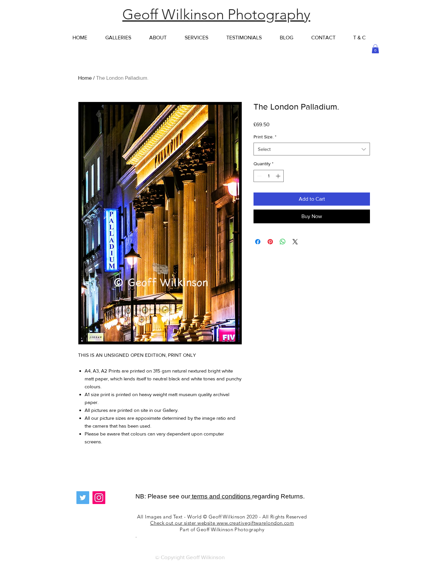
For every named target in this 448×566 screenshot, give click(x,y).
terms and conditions (221, 496)
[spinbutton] (269, 176)
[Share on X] (295, 242)
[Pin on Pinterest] (270, 242)
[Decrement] (259, 176)
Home (85, 78)
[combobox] (312, 149)
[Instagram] (98, 497)
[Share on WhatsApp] (283, 242)
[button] (375, 48)
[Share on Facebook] (258, 242)
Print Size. (265, 136)
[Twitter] (82, 497)
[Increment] (279, 176)
